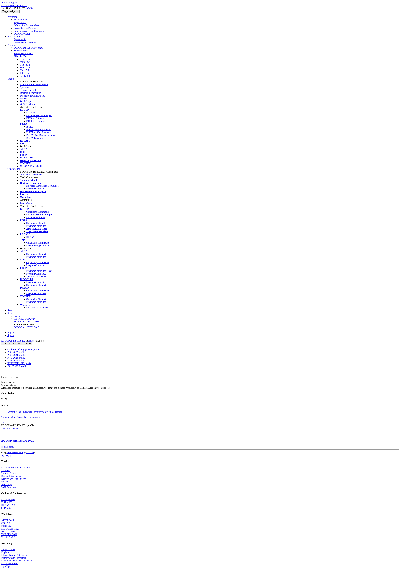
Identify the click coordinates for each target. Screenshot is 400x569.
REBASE (31, 237)
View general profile (9, 428)
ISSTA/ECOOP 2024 (24, 318)
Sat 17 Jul (25, 76)
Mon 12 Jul (25, 62)
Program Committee (36, 188)
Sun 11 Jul (25, 59)
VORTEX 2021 (9, 534)
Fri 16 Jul (24, 73)
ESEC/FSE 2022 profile (19, 363)
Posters (23, 98)
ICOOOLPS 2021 (10, 528)
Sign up (11, 335)
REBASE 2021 (9, 505)
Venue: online (20, 19)
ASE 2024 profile (16, 355)
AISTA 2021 (7, 520)
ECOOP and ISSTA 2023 (26, 321)
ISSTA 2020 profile (17, 366)
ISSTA (29, 126)
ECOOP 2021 (8, 499)
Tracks (11, 78)
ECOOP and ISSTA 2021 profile (16, 344)
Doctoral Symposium (30, 93)
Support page (6, 455)
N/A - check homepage (37, 307)
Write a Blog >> (9, 2)
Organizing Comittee (36, 223)
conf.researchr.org (16, 452)
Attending (12, 16)
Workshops (25, 101)
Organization (14, 169)
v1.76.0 (30, 452)
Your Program (21, 50)
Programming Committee (38, 245)
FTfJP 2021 (7, 526)
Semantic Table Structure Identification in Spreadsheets (35, 412)
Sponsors (24, 87)
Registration (20, 22)
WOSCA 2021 (8, 537)
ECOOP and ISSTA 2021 (14, 340)
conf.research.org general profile (23, 349)
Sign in (11, 332)
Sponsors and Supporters (26, 42)
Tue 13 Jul (25, 64)
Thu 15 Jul (25, 70)
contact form (7, 446)
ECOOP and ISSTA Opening (34, 84)
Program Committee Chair (39, 271)
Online (30, 8)
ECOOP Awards (22, 33)
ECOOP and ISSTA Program (28, 47)
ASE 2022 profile (16, 352)
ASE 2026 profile (16, 360)
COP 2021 (6, 523)
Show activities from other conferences (20, 417)
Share (4, 422)
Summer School (28, 90)
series (31, 340)
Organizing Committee (31, 174)
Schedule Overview (23, 53)
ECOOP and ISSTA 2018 (26, 327)
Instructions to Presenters (26, 28)
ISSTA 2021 (7, 502)
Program (12, 45)
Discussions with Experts (32, 95)
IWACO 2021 (8, 531)
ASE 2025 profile (16, 357)
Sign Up (5, 566)
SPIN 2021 (6, 508)
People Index (26, 203)
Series (17, 316)
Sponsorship (14, 36)
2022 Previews (27, 104)
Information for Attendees (26, 25)
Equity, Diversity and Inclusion (29, 31)
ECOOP (30, 112)
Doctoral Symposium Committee (42, 185)
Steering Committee (36, 276)
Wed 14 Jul (25, 67)
